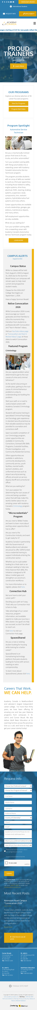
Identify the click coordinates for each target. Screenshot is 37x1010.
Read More (8, 927)
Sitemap (16, 999)
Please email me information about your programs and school (16, 850)
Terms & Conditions (7, 999)
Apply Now (29, 14)
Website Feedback (21, 1001)
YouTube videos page (20, 331)
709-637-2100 (9, 961)
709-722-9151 (9, 975)
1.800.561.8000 (14, 885)
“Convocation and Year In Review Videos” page (16, 335)
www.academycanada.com (11, 997)
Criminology (17, 506)
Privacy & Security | (24, 999)
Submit (9, 873)
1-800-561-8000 (27, 973)
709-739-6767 (27, 961)
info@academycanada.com (12, 887)
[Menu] (34, 23)
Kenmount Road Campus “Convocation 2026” (15, 902)
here (23, 587)
